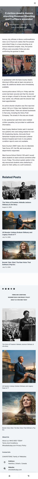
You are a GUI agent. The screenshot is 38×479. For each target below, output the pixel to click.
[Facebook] (3, 289)
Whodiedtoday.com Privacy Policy (19, 297)
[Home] (9, 475)
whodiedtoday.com (15, 470)
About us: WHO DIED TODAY (19, 300)
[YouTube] (14, 289)
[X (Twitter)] (5, 289)
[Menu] (35, 3)
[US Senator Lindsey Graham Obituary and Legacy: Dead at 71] (19, 220)
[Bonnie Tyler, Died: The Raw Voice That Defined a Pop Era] (19, 250)
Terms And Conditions (19, 294)
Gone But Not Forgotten (19, 27)
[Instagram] (8, 289)
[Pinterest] (11, 289)
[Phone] (28, 475)
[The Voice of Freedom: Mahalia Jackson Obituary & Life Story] (19, 190)
